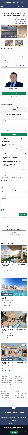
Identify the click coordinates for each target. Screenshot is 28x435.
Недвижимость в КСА (6, 382)
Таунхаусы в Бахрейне (20, 402)
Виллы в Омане (4, 387)
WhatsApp (13, 190)
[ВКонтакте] (8, 234)
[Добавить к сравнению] (23, 247)
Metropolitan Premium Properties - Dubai (11, 272)
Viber (20, 190)
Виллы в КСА (4, 391)
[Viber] (14, 234)
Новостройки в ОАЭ (19, 386)
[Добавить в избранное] (25, 247)
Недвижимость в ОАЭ (6, 376)
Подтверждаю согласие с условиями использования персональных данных (12, 210)
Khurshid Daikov (14, 88)
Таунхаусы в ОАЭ (19, 395)
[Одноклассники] (10, 234)
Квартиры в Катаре (19, 380)
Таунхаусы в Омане (19, 397)
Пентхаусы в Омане (5, 397)
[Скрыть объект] (2, 48)
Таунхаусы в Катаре (19, 399)
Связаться (14, 93)
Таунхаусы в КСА (19, 400)
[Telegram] (18, 234)
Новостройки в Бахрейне (20, 393)
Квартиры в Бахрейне (20, 384)
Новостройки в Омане (20, 387)
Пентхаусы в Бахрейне (6, 402)
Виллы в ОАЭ (4, 386)
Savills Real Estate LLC (7, 337)
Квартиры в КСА (18, 382)
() (21, 17)
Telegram (4, 191)
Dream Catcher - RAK (6, 305)
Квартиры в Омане (19, 378)
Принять (14, 432)
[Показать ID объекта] (8, 48)
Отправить (23, 214)
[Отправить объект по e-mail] (5, 48)
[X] (12, 234)
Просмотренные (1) (22, 21)
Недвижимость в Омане (6, 378)
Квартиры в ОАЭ (18, 376)
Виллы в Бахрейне (5, 393)
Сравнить (14, 134)
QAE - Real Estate (14, 90)
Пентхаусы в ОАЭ (5, 395)
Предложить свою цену (21, 23)
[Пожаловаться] (11, 48)
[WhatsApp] (16, 234)
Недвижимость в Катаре (6, 380)
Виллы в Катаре (4, 389)
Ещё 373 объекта (14, 96)
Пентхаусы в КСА (5, 400)
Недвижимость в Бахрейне (7, 384)
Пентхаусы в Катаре (5, 399)
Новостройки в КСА (19, 391)
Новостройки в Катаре (20, 389)
